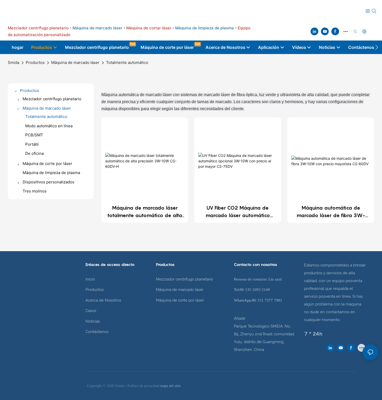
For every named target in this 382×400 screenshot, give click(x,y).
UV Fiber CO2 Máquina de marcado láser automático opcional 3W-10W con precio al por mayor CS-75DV (238, 212)
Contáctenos (96, 331)
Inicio (90, 279)
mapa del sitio (170, 386)
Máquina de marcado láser (75, 62)
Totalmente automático (127, 62)
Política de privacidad (143, 386)
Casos (90, 310)
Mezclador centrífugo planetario (184, 279)
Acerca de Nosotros (103, 300)
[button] (376, 47)
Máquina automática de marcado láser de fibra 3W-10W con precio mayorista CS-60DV (331, 212)
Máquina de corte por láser (180, 300)
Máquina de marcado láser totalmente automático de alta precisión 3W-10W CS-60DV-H (145, 212)
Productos (35, 62)
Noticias (92, 321)
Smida (13, 62)
